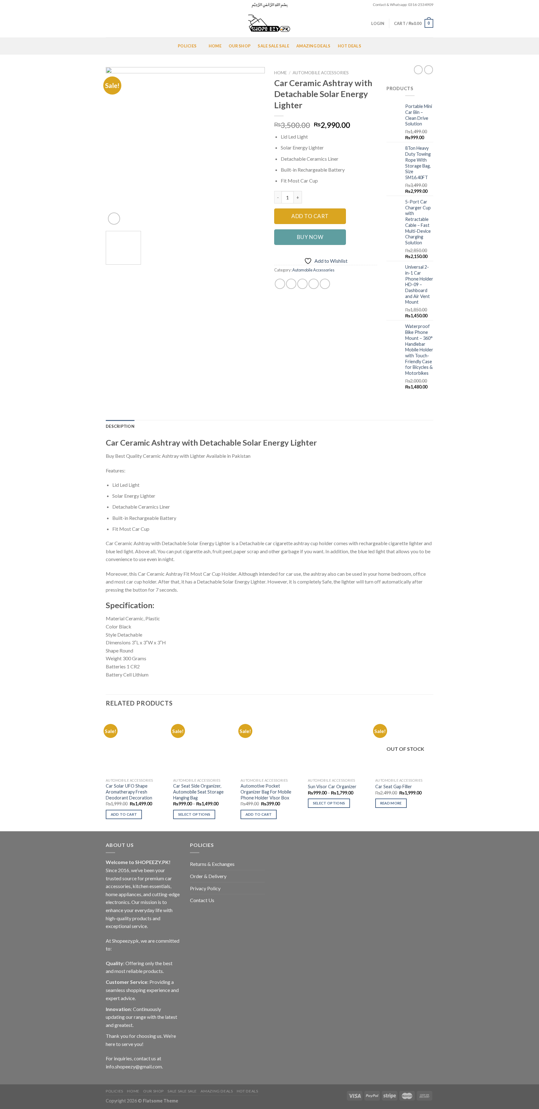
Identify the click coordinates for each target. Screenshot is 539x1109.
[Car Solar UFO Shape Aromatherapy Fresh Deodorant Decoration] (136, 745)
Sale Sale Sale (273, 45)
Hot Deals (349, 45)
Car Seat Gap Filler (393, 786)
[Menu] (113, 46)
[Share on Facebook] (280, 284)
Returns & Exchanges (212, 864)
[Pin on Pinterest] (313, 284)
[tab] (120, 426)
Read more (391, 803)
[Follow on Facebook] (109, 4)
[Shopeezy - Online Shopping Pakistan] (269, 23)
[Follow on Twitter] (121, 4)
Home (215, 45)
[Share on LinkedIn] (325, 284)
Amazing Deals (313, 45)
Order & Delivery (208, 876)
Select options (194, 814)
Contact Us (202, 900)
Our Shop (239, 45)
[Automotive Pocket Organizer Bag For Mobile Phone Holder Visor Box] (270, 745)
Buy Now (310, 237)
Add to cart (310, 216)
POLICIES (187, 45)
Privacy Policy (205, 888)
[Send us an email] (127, 4)
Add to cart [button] (124, 814)
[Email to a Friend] (302, 284)
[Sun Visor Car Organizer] (338, 745)
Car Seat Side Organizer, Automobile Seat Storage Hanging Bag (198, 791)
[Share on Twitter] (291, 284)
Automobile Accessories (321, 72)
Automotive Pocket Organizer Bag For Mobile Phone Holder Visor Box (265, 791)
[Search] (108, 23)
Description (120, 426)
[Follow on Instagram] (115, 4)
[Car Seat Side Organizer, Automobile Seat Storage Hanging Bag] (203, 745)
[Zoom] (114, 219)
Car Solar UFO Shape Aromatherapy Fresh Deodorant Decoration (129, 791)
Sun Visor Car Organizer (332, 786)
